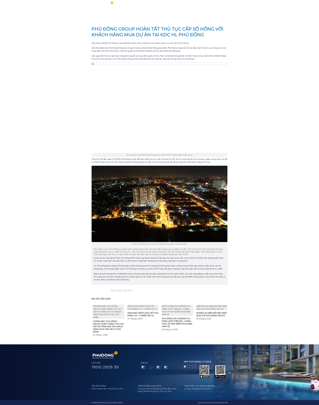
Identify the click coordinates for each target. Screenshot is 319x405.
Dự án (173, 4)
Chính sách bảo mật (220, 403)
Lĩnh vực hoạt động (157, 4)
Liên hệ (219, 4)
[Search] (226, 4)
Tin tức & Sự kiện (188, 4)
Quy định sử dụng (204, 403)
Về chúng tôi (139, 4)
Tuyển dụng (207, 4)
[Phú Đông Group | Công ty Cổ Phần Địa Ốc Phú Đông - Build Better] (103, 4)
